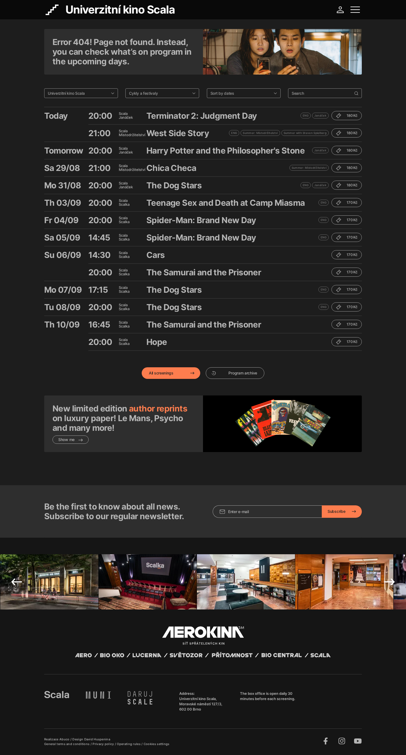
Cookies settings (157, 744)
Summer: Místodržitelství (260, 132)
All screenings (161, 373)
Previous (16, 581)
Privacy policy (104, 744)
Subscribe (336, 511)
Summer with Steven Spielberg (305, 132)
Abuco (64, 739)
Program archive (242, 373)
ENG (306, 115)
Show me (67, 439)
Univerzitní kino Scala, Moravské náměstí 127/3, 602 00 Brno (200, 703)
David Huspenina (97, 739)
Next (389, 581)
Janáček (320, 115)
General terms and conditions (67, 744)
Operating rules (129, 744)
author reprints (158, 408)
